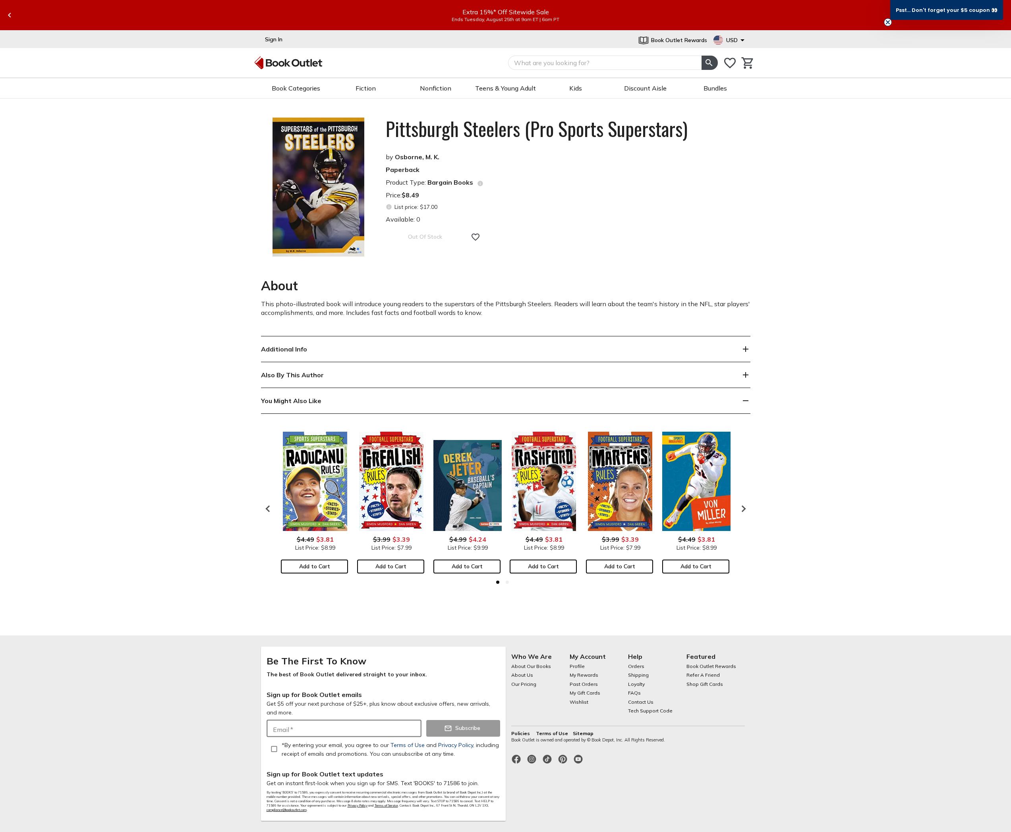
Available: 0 (403, 219)
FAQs (634, 693)
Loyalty (636, 684)
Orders (636, 666)
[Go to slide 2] (507, 582)
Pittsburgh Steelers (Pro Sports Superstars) (537, 129)
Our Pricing (523, 684)
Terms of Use (552, 733)
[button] (946, 10)
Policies (521, 733)
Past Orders (584, 684)
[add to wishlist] (475, 237)
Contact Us (640, 702)
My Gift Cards (585, 693)
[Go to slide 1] (497, 582)
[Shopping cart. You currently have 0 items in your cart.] (748, 63)
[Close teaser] (888, 22)
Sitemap (583, 733)
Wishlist (579, 702)
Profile (577, 666)
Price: (402, 195)
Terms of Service (386, 805)
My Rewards (584, 675)
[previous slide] (9, 15)
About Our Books (531, 666)
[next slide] (741, 508)
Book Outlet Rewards (711, 666)
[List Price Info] (389, 207)
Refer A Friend (703, 675)
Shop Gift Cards (704, 684)
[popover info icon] (480, 183)
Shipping (638, 675)
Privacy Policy (357, 805)
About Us (522, 675)
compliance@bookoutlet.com (287, 810)
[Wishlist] (730, 63)
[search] (709, 63)
